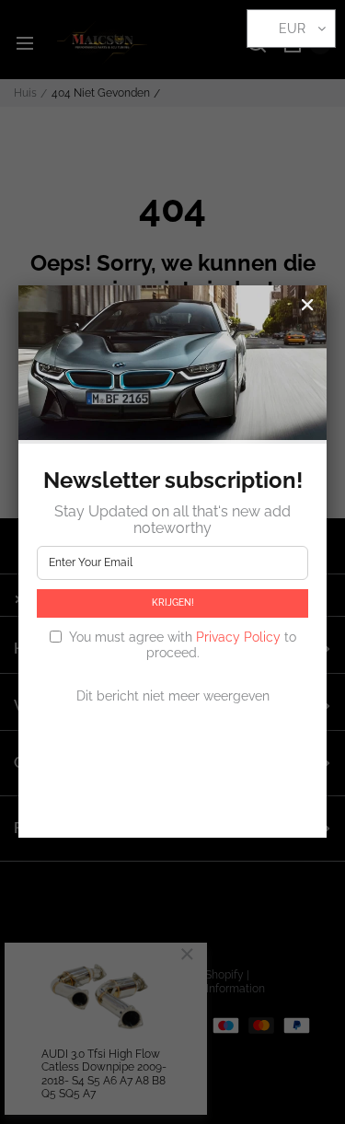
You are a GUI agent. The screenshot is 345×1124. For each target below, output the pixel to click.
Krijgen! (173, 602)
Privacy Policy (238, 637)
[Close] (307, 305)
